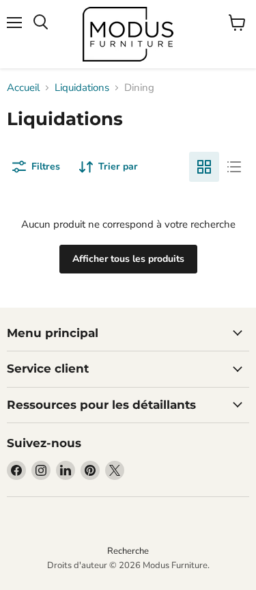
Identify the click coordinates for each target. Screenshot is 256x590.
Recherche (128, 551)
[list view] (234, 167)
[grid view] (204, 167)
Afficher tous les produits (128, 258)
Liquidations (82, 88)
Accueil (23, 88)
